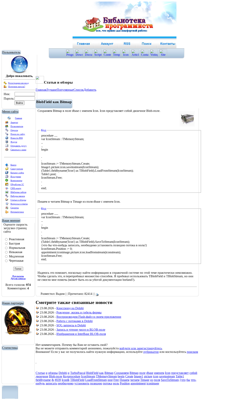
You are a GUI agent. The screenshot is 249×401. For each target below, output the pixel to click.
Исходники (16, 176)
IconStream (88, 376)
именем (159, 373)
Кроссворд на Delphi (70, 308)
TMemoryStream (106, 376)
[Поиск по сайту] (6, 135)
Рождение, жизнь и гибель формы (79, 312)
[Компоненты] (6, 181)
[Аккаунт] (6, 123)
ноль (116, 383)
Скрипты (15, 208)
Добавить (90, 89)
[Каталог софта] (6, 173)
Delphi (63, 373)
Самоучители (17, 169)
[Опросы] (6, 131)
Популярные (65, 89)
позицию (96, 383)
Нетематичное (17, 212)
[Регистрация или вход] (5, 84)
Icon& (65, 380)
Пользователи (17, 126)
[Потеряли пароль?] (5, 87)
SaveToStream (170, 380)
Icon (167, 373)
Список (79, 89)
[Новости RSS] (6, 139)
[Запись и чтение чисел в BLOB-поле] (37, 330)
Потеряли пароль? (16, 86)
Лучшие (51, 89)
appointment (138, 383)
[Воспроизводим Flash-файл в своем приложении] (37, 317)
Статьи (40, 373)
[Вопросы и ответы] (6, 204)
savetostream (167, 376)
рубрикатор (151, 351)
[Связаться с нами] (6, 150)
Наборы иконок (18, 196)
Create (129, 376)
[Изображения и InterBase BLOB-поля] (37, 334)
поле (142, 373)
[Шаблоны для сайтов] (6, 193)
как (101, 373)
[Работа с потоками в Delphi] (37, 321)
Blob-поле (55, 376)
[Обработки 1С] (6, 185)
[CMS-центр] (6, 189)
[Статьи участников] (7, 213)
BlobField (92, 373)
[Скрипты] (6, 208)
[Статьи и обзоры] (6, 201)
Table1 (180, 376)
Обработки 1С (17, 184)
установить (81, 383)
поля (157, 380)
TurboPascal (77, 373)
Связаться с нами (18, 149)
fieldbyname (43, 380)
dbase (149, 373)
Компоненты (16, 180)
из (151, 380)
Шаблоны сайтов (18, 192)
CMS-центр (16, 188)
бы (188, 380)
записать (51, 383)
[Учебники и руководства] (6, 169)
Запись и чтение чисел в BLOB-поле (80, 329)
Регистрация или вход (18, 83)
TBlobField (77, 380)
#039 (58, 380)
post (110, 380)
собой (193, 373)
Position (125, 383)
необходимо (66, 383)
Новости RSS (17, 138)
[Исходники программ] (6, 177)
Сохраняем (121, 373)
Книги (13, 165)
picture (148, 376)
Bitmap (108, 373)
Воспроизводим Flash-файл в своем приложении (88, 316)
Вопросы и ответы (19, 204)
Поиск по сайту (18, 134)
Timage (144, 380)
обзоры (53, 373)
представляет (180, 373)
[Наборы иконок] (6, 197)
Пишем (124, 380)
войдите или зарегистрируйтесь (140, 348)
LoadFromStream (96, 380)
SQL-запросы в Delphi (71, 325)
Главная (18, 118)
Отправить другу (19, 146)
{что (183, 380)
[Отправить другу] (6, 146)
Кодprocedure (71, 376)
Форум (14, 142)
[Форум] (6, 142)
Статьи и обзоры (18, 200)
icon (155, 376)
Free (116, 380)
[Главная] (9, 119)
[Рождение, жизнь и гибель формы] (37, 313)
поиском (192, 351)
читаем (134, 380)
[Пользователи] (6, 127)
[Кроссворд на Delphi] (37, 308)
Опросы (14, 130)
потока (107, 383)
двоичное (42, 376)
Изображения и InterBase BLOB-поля (81, 334)
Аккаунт (14, 122)
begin (121, 376)
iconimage (152, 383)
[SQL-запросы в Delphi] (37, 326)
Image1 (138, 376)
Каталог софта (17, 172)
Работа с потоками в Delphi (74, 321)
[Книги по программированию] (6, 165)
